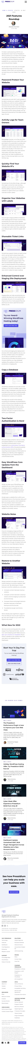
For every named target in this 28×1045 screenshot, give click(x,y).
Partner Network (19, 1002)
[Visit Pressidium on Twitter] (7, 926)
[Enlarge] (24, 87)
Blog (3, 994)
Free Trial (17, 961)
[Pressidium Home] (14, 911)
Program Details (19, 1004)
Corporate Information (20, 994)
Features (4, 942)
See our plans (14, 892)
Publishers (17, 1017)
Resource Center (6, 996)
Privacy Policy (18, 986)
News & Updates (8, 10)
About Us (4, 983)
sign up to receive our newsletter (11, 634)
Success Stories (6, 1001)
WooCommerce (19, 944)
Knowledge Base (6, 957)
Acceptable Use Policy (20, 988)
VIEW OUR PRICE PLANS (14, 663)
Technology (5, 940)
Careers (4, 986)
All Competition (19, 979)
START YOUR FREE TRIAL (11, 325)
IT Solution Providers (20, 1011)
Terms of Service (19, 983)
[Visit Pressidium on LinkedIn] (5, 926)
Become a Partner (19, 1006)
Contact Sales (18, 959)
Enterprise (4, 949)
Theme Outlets (18, 1013)
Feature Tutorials (6, 962)
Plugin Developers (19, 1015)
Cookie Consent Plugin (7, 1011)
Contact (4, 988)
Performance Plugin (7, 1009)
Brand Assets (5, 1003)
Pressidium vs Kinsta (20, 969)
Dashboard (4, 944)
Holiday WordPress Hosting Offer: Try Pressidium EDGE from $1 (13, 766)
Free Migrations (6, 947)
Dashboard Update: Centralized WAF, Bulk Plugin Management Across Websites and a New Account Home (13, 844)
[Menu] (26, 2)
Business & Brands (19, 942)
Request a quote (6, 951)
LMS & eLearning (19, 951)
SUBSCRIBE (22, 1042)
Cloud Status (5, 959)
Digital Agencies (19, 940)
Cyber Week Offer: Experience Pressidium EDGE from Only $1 (11, 803)
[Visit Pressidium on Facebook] (2, 926)
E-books (4, 998)
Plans (16, 957)
